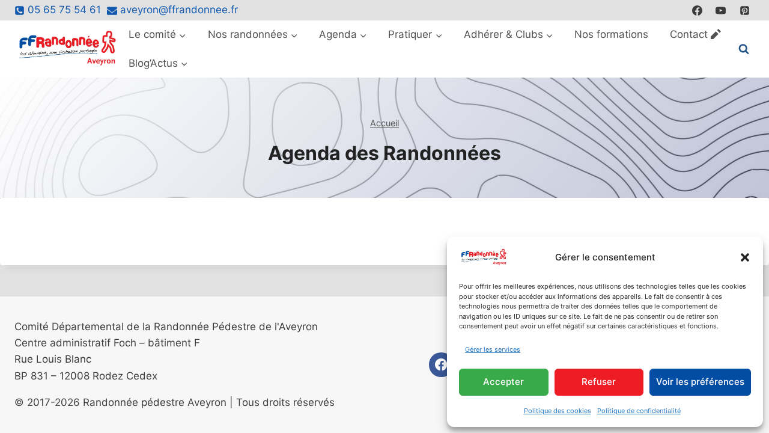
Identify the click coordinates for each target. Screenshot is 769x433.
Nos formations (611, 34)
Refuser (599, 381)
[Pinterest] (744, 10)
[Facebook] (697, 10)
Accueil (384, 123)
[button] (745, 257)
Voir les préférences (700, 381)
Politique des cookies (557, 411)
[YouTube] (721, 10)
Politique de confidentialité (639, 411)
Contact (689, 34)
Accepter (503, 381)
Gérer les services (492, 349)
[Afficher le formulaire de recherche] (744, 49)
